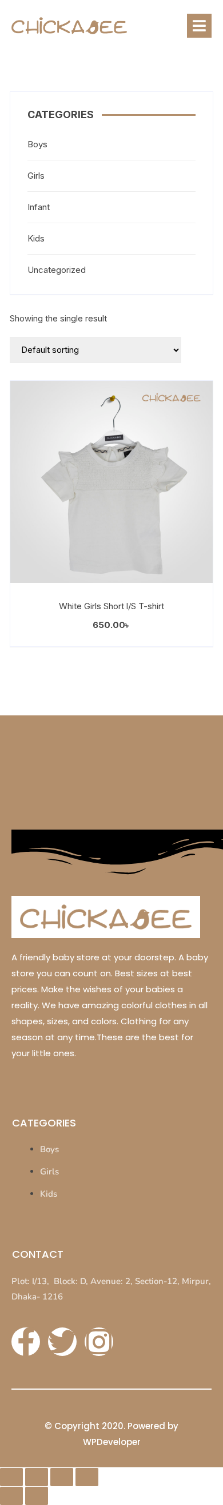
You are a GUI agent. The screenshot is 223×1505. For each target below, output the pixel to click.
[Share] (61, 1477)
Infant (38, 207)
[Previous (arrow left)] (11, 1496)
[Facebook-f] (25, 1341)
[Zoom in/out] (11, 1477)
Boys (37, 144)
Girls (36, 175)
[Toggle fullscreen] (36, 1477)
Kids (36, 238)
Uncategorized (56, 269)
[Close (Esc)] (86, 1477)
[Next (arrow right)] (36, 1496)
